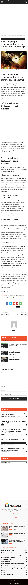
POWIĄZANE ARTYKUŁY (9, 337)
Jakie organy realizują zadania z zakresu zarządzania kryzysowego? (17, 352)
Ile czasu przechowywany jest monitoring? (12, 448)
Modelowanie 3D (5, 561)
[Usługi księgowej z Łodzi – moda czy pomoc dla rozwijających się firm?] (4, 541)
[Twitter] (16, 517)
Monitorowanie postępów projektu (7, 450)
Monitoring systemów (7, 553)
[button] (26, 2)
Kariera (10, 529)
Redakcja (5, 49)
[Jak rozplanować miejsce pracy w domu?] (4, 528)
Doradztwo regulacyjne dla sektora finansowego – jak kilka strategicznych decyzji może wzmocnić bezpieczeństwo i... (14, 431)
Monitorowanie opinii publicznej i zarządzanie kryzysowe (14, 38)
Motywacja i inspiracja (7, 574)
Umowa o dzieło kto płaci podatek (17, 533)
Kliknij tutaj (3, 295)
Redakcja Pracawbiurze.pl (10, 416)
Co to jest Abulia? (5, 314)
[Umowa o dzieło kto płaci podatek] (4, 535)
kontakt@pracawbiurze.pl (19, 514)
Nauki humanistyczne (6, 559)
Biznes (2, 38)
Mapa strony (14, 580)
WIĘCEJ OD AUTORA (8, 340)
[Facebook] (12, 517)
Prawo (2, 434)
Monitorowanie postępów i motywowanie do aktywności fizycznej (13, 442)
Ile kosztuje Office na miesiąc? (22, 315)
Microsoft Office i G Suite (8, 550)
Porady (2, 416)
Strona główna (4, 35)
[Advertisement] (14, 19)
